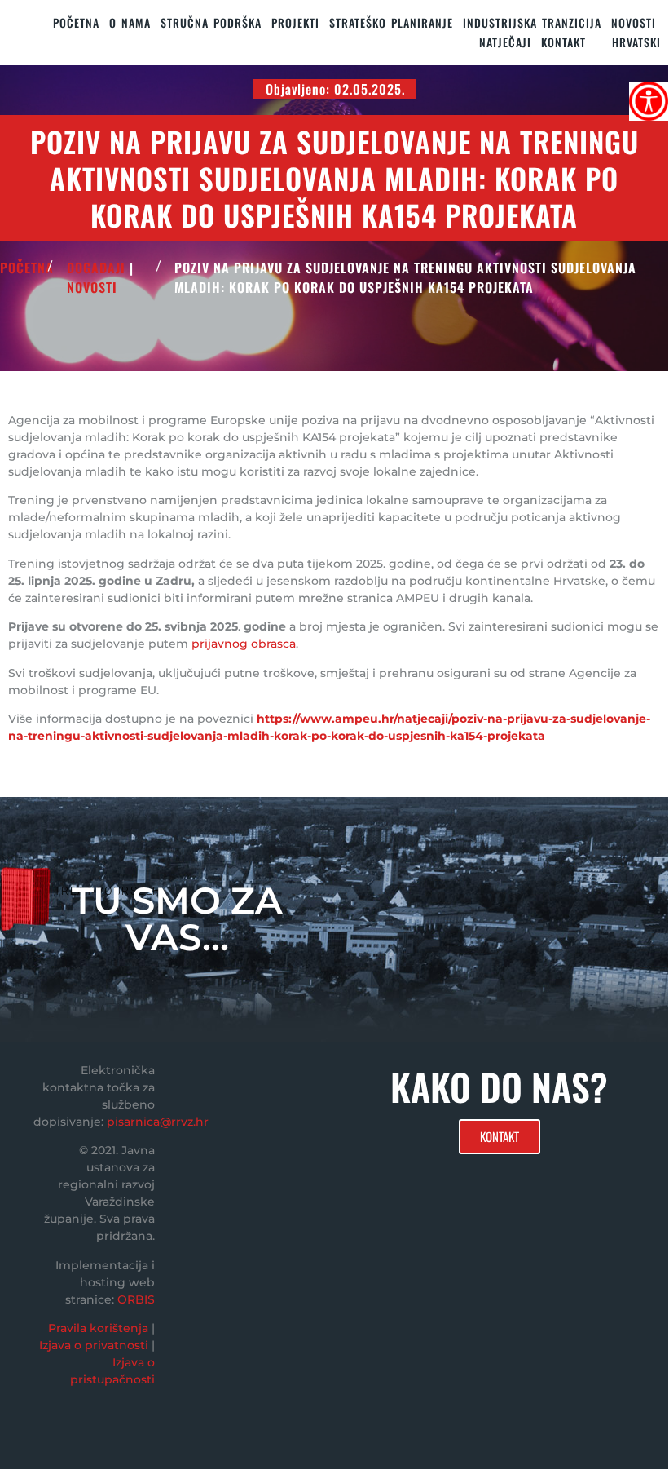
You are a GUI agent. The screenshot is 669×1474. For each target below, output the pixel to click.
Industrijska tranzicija (532, 22)
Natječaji (505, 42)
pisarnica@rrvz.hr (158, 1121)
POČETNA (27, 267)
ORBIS (136, 1299)
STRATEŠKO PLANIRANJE (391, 22)
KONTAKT (563, 42)
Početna (76, 22)
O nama (130, 22)
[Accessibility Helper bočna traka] (648, 101)
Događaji (96, 267)
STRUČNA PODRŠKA (211, 22)
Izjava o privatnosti (93, 1345)
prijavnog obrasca (243, 643)
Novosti (633, 22)
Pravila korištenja (98, 1328)
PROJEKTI (295, 22)
